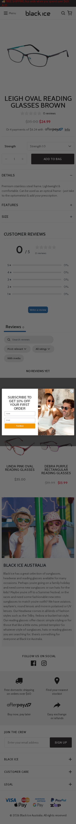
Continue (19, 426)
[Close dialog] (71, 391)
